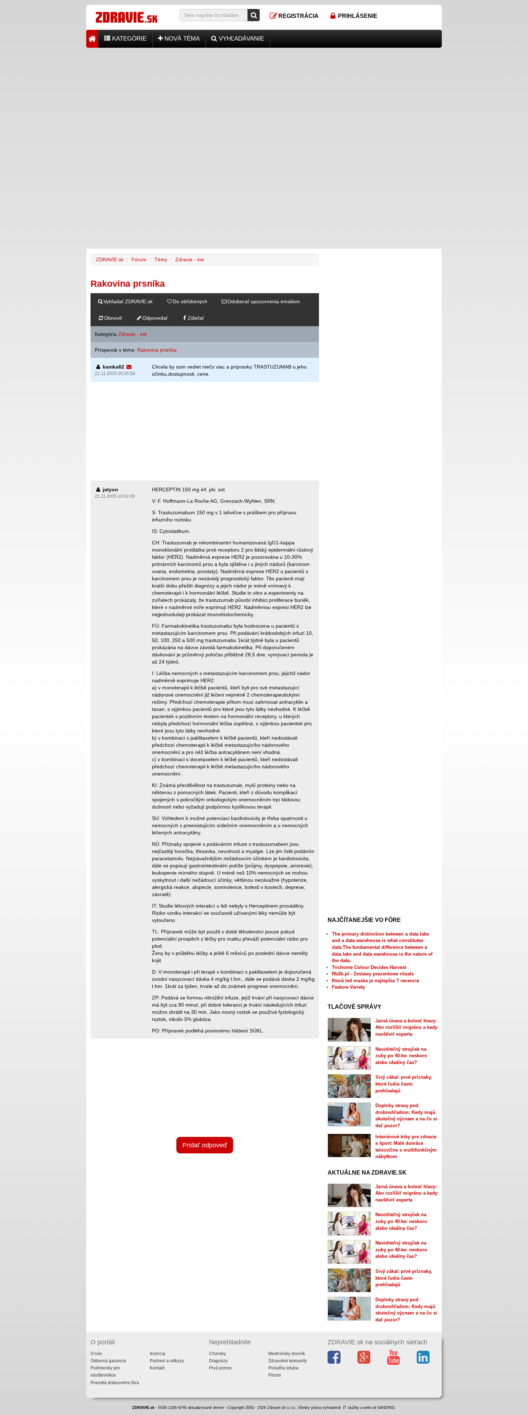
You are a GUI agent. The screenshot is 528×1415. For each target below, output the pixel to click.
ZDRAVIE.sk (110, 259)
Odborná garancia (108, 1360)
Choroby (217, 1353)
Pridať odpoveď (204, 1145)
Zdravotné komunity (287, 1360)
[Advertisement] (264, 98)
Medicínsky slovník (286, 1353)
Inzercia (157, 1353)
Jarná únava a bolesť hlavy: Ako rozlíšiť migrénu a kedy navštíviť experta (406, 1027)
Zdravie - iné (189, 259)
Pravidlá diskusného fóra (115, 1382)
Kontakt (157, 1368)
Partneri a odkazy (167, 1360)
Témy (160, 259)
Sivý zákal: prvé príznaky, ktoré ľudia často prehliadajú (403, 1083)
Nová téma (181, 38)
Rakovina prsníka (157, 350)
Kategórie (128, 38)
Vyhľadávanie (240, 38)
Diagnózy (218, 1360)
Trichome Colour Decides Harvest (369, 967)
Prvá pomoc (220, 1368)
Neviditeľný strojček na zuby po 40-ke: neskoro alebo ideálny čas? (401, 1055)
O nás (96, 1353)
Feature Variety (348, 987)
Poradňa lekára (283, 1368)
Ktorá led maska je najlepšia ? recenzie (375, 980)
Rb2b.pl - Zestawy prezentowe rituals (373, 973)
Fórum (139, 259)
